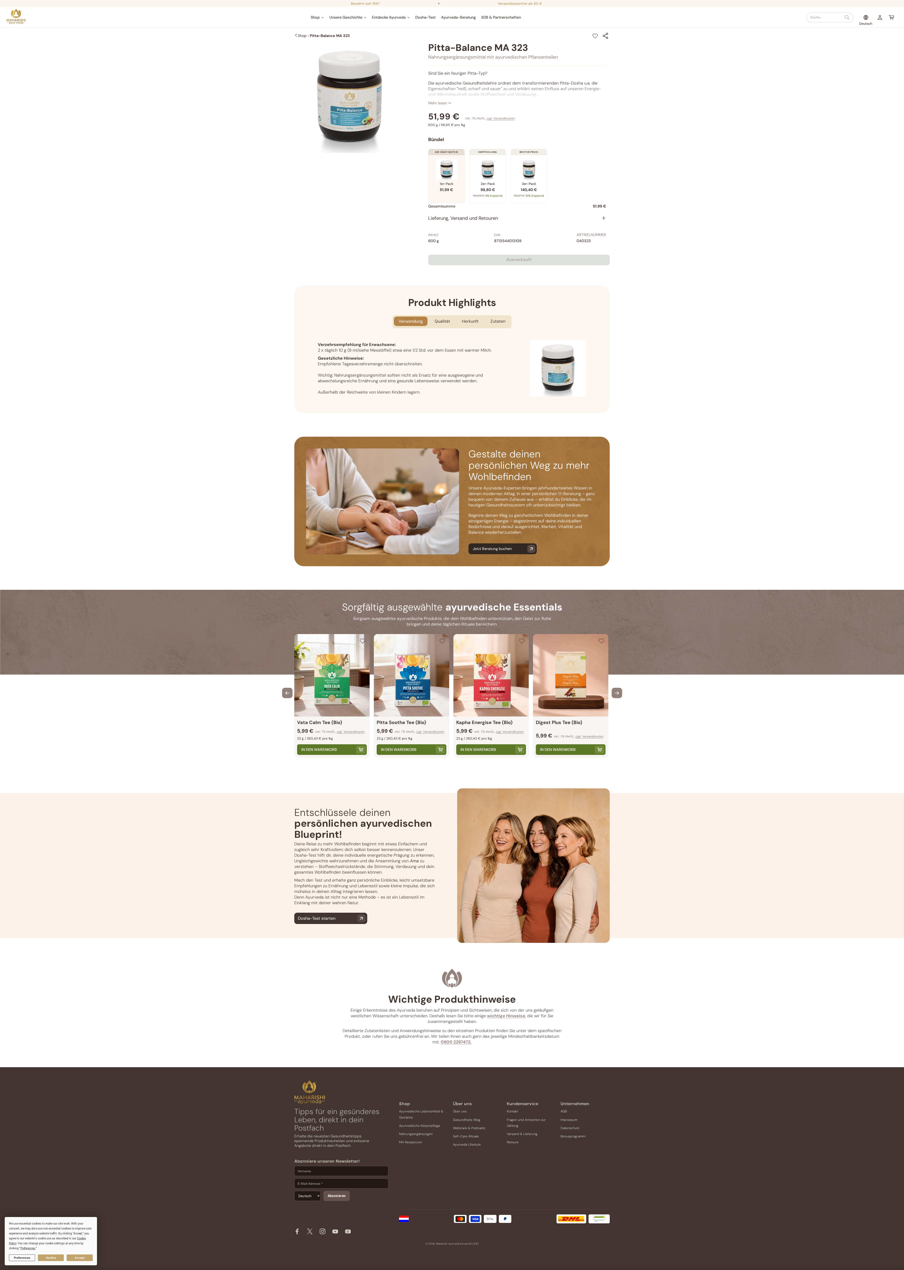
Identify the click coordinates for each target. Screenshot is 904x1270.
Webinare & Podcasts (469, 1128)
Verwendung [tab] (411, 321)
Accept (80, 1258)
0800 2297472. (456, 1042)
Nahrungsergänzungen (416, 1134)
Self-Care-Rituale (466, 1136)
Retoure (513, 1142)
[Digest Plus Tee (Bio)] (570, 675)
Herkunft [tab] (470, 321)
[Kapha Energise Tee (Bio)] (491, 675)
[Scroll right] (617, 693)
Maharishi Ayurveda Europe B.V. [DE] (457, 1243)
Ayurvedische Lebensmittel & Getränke (421, 1114)
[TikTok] (348, 1233)
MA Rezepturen (410, 1142)
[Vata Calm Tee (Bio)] (332, 675)
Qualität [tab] (442, 321)
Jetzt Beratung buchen (492, 548)
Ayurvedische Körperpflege (419, 1125)
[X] (310, 1233)
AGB (564, 1111)
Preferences (22, 1258)
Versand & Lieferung (522, 1134)
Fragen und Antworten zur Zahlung (526, 1123)
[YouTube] (335, 1233)
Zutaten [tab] (497, 321)
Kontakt (512, 1111)
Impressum (569, 1120)
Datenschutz (570, 1128)
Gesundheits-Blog (466, 1120)
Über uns (460, 1111)
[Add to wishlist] (595, 36)
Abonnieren (337, 1196)
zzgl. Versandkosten (501, 118)
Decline (51, 1258)
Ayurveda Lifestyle (467, 1144)
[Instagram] (322, 1233)
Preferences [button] (27, 1248)
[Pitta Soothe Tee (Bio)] (411, 675)
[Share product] (605, 36)
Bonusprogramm (573, 1136)
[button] (317, 17)
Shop (302, 35)
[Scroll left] (287, 693)
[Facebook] (297, 1233)
